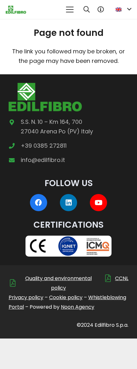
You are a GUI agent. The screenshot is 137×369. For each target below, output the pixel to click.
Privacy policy (26, 297)
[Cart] (101, 9)
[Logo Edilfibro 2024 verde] (16, 10)
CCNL (121, 278)
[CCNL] (109, 278)
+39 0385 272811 (44, 146)
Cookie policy (66, 297)
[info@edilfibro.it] (15, 160)
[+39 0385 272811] (15, 146)
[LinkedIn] (68, 202)
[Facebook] (38, 202)
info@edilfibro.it (43, 160)
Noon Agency (77, 307)
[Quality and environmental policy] (14, 283)
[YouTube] (98, 202)
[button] (69, 9)
